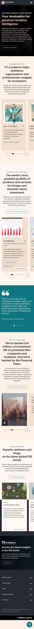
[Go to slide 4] (19, 153)
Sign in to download (18, 529)
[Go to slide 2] (15, 153)
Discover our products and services (17, 211)
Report (5, 502)
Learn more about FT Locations (17, 386)
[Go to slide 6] (22, 274)
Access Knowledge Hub (17, 476)
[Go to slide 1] (13, 153)
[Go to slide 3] (17, 153)
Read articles (7, 562)
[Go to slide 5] (21, 153)
